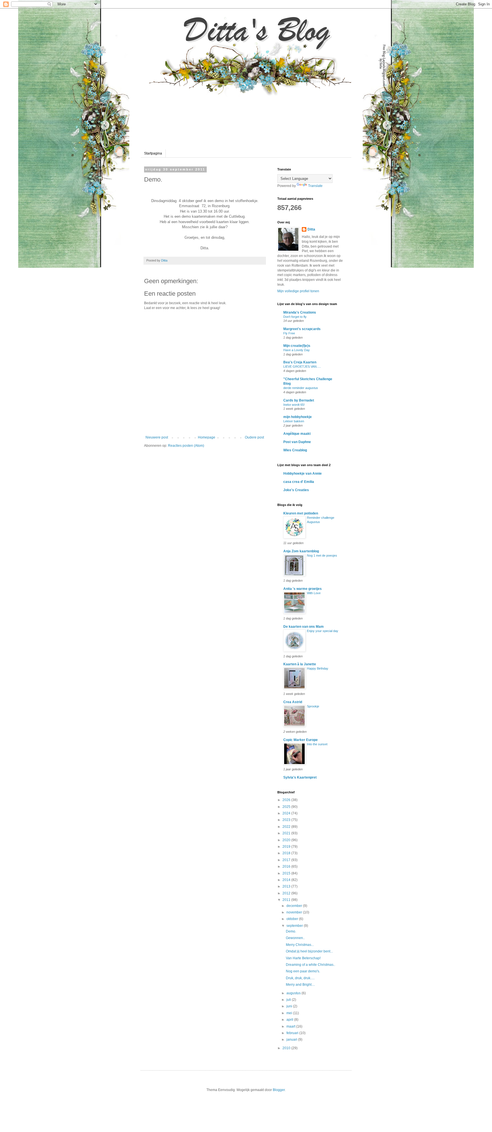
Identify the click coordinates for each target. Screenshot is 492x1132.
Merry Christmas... (300, 945)
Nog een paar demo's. (303, 971)
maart (291, 1026)
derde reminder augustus (300, 388)
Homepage (206, 437)
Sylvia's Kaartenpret (300, 777)
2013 (286, 886)
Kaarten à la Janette (299, 664)
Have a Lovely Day (296, 350)
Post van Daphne (297, 442)
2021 (286, 833)
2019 (286, 847)
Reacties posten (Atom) (186, 446)
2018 (286, 853)
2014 (286, 880)
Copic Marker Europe (300, 740)
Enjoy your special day (322, 631)
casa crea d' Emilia (298, 482)
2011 (286, 900)
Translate (315, 186)
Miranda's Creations (299, 312)
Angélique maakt (297, 434)
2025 (286, 807)
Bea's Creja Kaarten (299, 362)
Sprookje (313, 706)
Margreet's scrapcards (302, 329)
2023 (286, 820)
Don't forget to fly (295, 316)
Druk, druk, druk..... (300, 978)
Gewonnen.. (295, 938)
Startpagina (153, 153)
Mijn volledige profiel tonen (298, 291)
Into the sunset (317, 744)
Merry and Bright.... (300, 985)
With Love (314, 593)
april (290, 1020)
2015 (286, 873)
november (294, 912)
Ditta (311, 229)
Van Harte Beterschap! (303, 958)
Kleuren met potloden (300, 513)
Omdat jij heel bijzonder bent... (309, 951)
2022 (286, 827)
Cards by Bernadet (298, 400)
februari (292, 1033)
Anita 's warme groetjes (302, 589)
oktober (292, 919)
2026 (286, 800)
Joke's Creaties (296, 490)
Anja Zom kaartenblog (301, 551)
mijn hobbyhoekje (297, 417)
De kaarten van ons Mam (303, 627)
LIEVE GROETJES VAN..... (302, 366)
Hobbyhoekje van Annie (302, 474)
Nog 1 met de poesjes (322, 555)
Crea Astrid (292, 702)
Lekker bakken (293, 421)
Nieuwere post (156, 437)
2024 (286, 813)
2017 (286, 860)
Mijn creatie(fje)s (296, 346)
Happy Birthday (317, 668)
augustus (294, 993)
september (295, 926)
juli (289, 1000)
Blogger (279, 1090)
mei (289, 1013)
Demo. (291, 931)
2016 (286, 866)
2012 (286, 893)
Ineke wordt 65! (294, 404)
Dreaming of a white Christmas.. (310, 965)
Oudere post (254, 437)
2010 (286, 1048)
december (294, 906)
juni (289, 1006)
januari (292, 1040)
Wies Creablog (295, 450)
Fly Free (289, 333)
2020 (286, 840)
